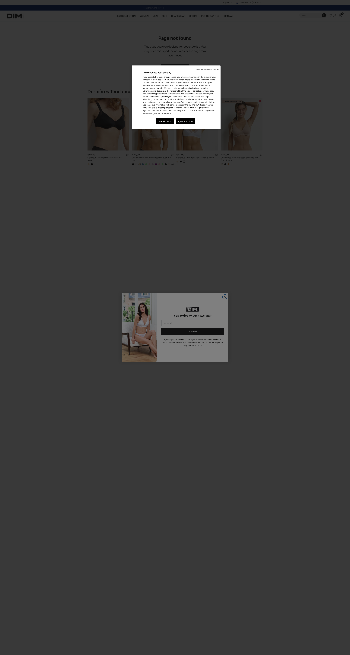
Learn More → (165, 121)
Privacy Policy (164, 113)
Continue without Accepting (207, 69)
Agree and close (185, 121)
